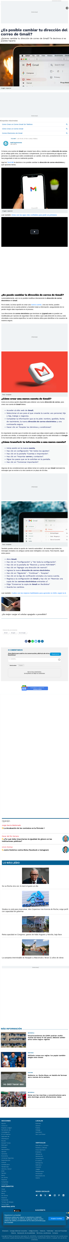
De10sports (39, 1162)
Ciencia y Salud (6, 1169)
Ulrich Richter (7, 847)
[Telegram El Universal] (36, 1195)
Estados (4, 1147)
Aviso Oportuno (40, 1149)
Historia (13, 1233)
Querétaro (39, 1132)
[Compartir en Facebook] (26, 641)
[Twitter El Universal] (45, 1195)
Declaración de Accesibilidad (26, 1233)
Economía (4, 1156)
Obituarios (39, 1154)
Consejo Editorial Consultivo (18, 1231)
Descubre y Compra (42, 1145)
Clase (3, 1189)
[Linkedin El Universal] (63, 1195)
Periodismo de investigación (6, 1131)
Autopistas (4, 1182)
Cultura (3, 1162)
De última (4, 1177)
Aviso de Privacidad (61, 1231)
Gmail (6, 632)
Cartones (4, 1153)
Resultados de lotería (40, 1177)
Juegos (38, 1169)
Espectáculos (5, 1160)
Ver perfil (13, 144)
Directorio (5, 1231)
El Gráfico (39, 1160)
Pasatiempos (40, 1171)
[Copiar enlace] (39, 641)
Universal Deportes (7, 1158)
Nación (3, 1123)
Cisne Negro (5, 1204)
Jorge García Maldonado (11, 825)
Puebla (38, 1128)
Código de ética (33, 1231)
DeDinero (39, 1165)
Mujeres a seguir (6, 1128)
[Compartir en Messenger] (35, 641)
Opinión (6, 821)
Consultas (4, 1184)
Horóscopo (39, 1173)
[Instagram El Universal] (55, 1195)
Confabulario (5, 1164)
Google (13, 632)
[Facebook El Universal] (41, 1195)
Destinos (4, 1179)
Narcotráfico (5, 1149)
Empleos (38, 1152)
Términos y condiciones (43, 1233)
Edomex (38, 1123)
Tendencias (5, 1166)
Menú (3, 1175)
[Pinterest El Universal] (59, 1195)
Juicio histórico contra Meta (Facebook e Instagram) (26, 850)
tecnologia (22, 632)
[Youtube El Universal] (50, 1195)
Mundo (3, 1140)
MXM (2, 1171)
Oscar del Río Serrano (10, 836)
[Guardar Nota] (42, 641)
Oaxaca (38, 1125)
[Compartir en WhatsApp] (32, 641)
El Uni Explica (5, 1134)
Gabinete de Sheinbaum (5, 1137)
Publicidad (50, 1231)
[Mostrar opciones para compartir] (67, 8)
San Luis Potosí (40, 1134)
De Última (4, 1195)
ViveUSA (38, 1167)
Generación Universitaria (40, 1157)
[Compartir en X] (29, 641)
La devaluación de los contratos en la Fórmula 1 (24, 828)
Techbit (13, 138)
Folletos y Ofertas (41, 1147)
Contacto (55, 1233)
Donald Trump (6, 1143)
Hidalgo (38, 1130)
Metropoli (4, 1145)
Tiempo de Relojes (7, 1202)
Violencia (42, 1231)
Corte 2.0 (4, 1125)
